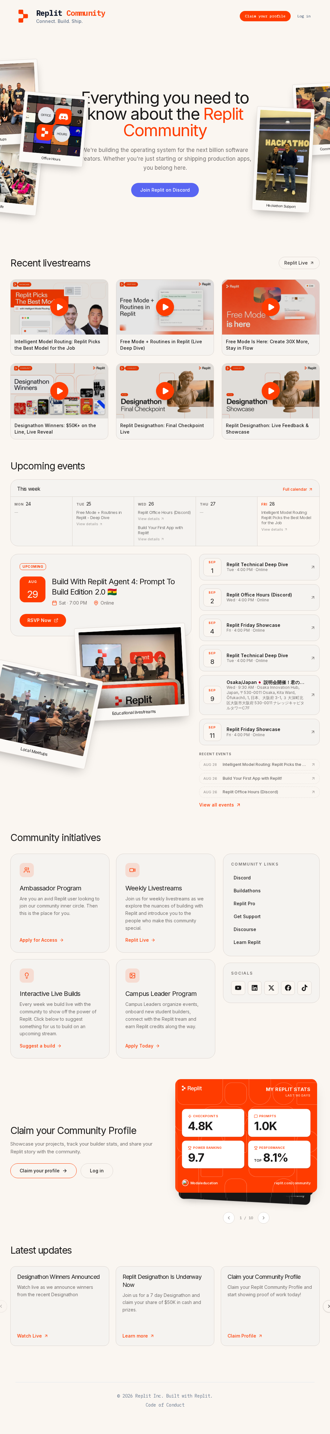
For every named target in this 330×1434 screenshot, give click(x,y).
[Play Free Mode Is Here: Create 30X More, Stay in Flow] (270, 307)
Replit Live (296, 263)
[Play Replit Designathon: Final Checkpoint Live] (165, 391)
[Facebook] (288, 988)
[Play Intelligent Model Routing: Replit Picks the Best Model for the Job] (59, 307)
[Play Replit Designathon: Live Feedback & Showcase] (270, 391)
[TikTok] (304, 988)
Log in (97, 1170)
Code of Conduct (165, 1405)
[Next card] (263, 1218)
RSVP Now (39, 620)
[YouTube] (238, 988)
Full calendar (295, 489)
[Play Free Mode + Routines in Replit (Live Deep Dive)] (165, 307)
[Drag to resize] (308, 212)
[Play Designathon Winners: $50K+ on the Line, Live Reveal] (59, 391)
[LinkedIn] (255, 988)
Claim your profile (40, 1170)
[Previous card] (229, 1218)
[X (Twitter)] (271, 988)
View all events (216, 804)
